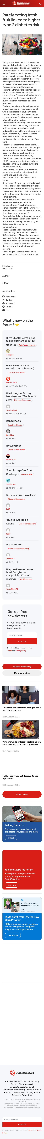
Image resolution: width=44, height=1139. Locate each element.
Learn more (13, 935)
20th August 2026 (11, 785)
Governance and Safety (14, 1089)
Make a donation (22, 673)
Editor (5, 283)
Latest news (22, 794)
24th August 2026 (11, 716)
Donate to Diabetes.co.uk (22, 1087)
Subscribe (22, 641)
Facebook (11, 296)
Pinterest (10, 303)
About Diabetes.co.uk (15, 1081)
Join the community (22, 666)
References (19, 1092)
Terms (9, 651)
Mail (8, 310)
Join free (12, 885)
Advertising (33, 1081)
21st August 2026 (10, 751)
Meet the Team (34, 1089)
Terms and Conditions (22, 1095)
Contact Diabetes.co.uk (22, 1084)
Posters (8, 1092)
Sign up (11, 837)
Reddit (9, 306)
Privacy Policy (21, 651)
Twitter (9, 300)
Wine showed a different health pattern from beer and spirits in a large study (21, 743)
